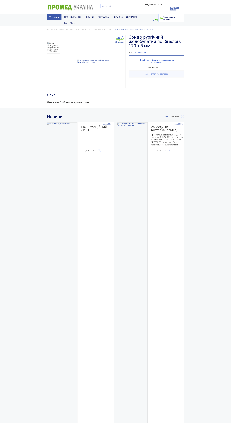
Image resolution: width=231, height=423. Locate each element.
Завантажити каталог (169, 18)
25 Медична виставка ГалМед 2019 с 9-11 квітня (164, 128)
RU (153, 20)
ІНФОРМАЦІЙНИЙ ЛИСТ (94, 128)
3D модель (119, 42)
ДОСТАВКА (103, 17)
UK (156, 20)
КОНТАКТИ (69, 23)
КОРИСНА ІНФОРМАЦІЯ (125, 17)
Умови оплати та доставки (156, 74)
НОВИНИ (89, 17)
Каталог (56, 17)
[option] (53, 47)
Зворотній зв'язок (174, 9)
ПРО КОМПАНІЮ (72, 17)
